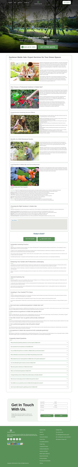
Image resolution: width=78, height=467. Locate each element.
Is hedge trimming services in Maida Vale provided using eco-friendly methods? (27, 374)
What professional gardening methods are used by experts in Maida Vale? (25, 342)
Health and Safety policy (44, 448)
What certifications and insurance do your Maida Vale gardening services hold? (27, 354)
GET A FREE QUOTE (47, 47)
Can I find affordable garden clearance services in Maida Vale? (23, 362)
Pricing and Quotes (43, 458)
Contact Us (26, 2)
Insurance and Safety (44, 451)
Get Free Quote (30, 238)
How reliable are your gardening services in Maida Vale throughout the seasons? (27, 382)
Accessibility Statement (44, 441)
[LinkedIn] (17, 439)
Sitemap (41, 463)
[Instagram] (14, 439)
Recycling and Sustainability (45, 460)
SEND (61, 415)
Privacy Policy (42, 439)
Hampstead (13, 200)
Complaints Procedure (44, 446)
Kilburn (14, 197)
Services (10, 2)
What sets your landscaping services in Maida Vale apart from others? (25, 378)
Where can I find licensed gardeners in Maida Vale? (21, 370)
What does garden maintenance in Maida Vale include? (22, 366)
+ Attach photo (47, 415)
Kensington (13, 190)
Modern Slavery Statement (45, 453)
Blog (15, 2)
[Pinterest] (20, 439)
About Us (20, 2)
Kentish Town (13, 195)
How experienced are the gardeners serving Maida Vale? (22, 346)
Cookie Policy (42, 444)
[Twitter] (11, 439)
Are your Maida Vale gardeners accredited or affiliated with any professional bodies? (27, 350)
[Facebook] (8, 439)
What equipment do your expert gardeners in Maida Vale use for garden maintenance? (28, 358)
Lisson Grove (13, 191)
